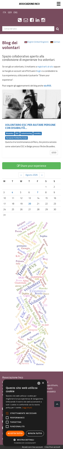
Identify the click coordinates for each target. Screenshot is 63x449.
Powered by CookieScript (25, 443)
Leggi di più (27, 407)
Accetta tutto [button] (15, 433)
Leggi (54, 152)
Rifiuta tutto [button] (35, 433)
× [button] (43, 383)
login (39, 71)
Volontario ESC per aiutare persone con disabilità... (30, 126)
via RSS (47, 85)
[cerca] (57, 28)
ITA (4, 12)
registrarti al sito (45, 66)
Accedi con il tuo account (32, 446)
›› (42, 175)
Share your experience (33, 166)
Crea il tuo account (52, 446)
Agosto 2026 (31, 175)
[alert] (25, 413)
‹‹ (21, 175)
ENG (15, 12)
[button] (25, 439)
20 (29, 203)
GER (10, 12)
